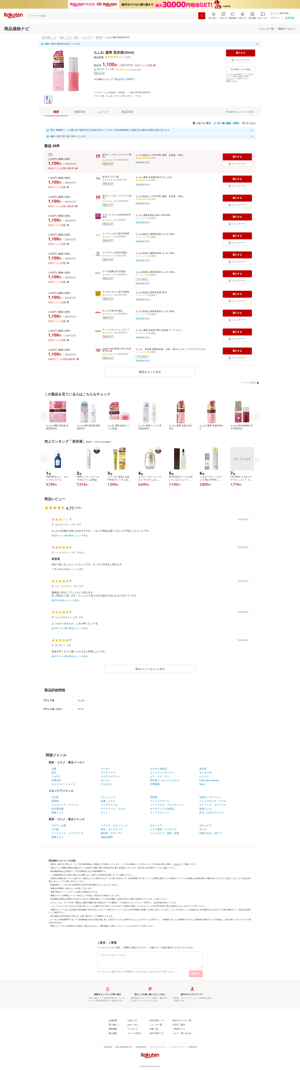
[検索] (201, 15)
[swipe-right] (256, 415)
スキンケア (87, 37)
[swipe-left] (44, 415)
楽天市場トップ (49, 37)
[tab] (56, 112)
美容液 (99, 37)
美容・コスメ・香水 (69, 37)
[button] (223, 15)
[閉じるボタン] (257, 44)
